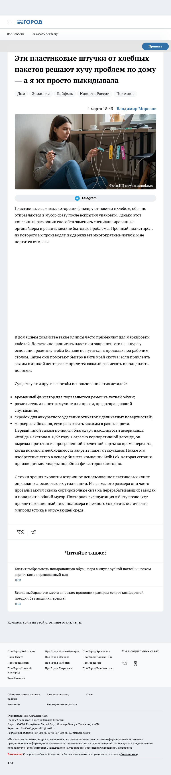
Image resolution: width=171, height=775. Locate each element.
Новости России (95, 93)
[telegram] (34, 532)
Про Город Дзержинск (59, 668)
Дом (21, 93)
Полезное (125, 93)
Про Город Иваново (57, 657)
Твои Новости (16, 678)
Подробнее (125, 747)
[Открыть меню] (9, 22)
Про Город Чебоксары (21, 651)
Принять (155, 46)
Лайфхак (65, 93)
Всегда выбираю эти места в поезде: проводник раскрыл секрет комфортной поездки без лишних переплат (79, 598)
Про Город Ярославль (96, 651)
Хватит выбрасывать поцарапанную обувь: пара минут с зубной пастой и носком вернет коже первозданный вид (83, 574)
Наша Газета (15, 657)
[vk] (21, 532)
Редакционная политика (62, 704)
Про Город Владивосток (97, 668)
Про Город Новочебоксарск (62, 651)
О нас (89, 694)
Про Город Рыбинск (57, 662)
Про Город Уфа (92, 662)
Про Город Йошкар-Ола (97, 657)
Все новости (15, 34)
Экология (41, 93)
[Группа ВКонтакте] (124, 663)
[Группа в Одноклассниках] (135, 663)
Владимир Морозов (136, 108)
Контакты (14, 704)
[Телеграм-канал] (85, 198)
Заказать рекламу (45, 34)
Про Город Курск (18, 662)
